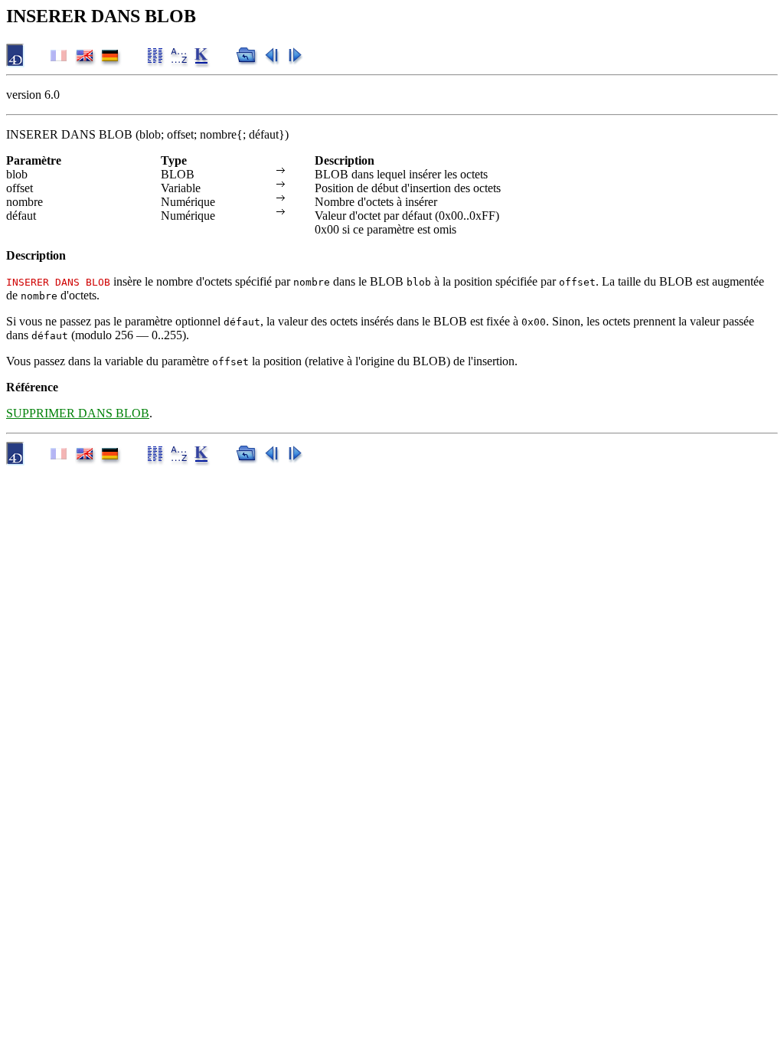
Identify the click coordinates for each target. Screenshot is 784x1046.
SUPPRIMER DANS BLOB (77, 413)
